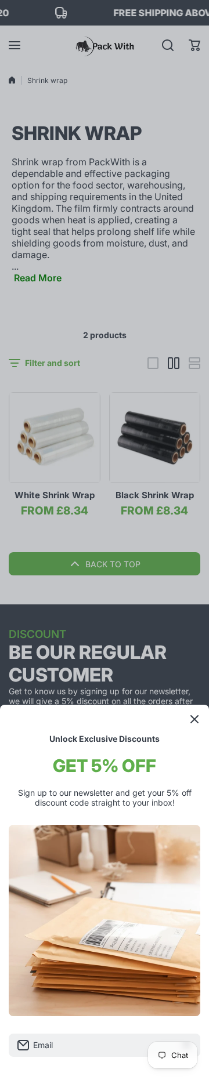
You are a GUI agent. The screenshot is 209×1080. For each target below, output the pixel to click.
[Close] (194, 719)
